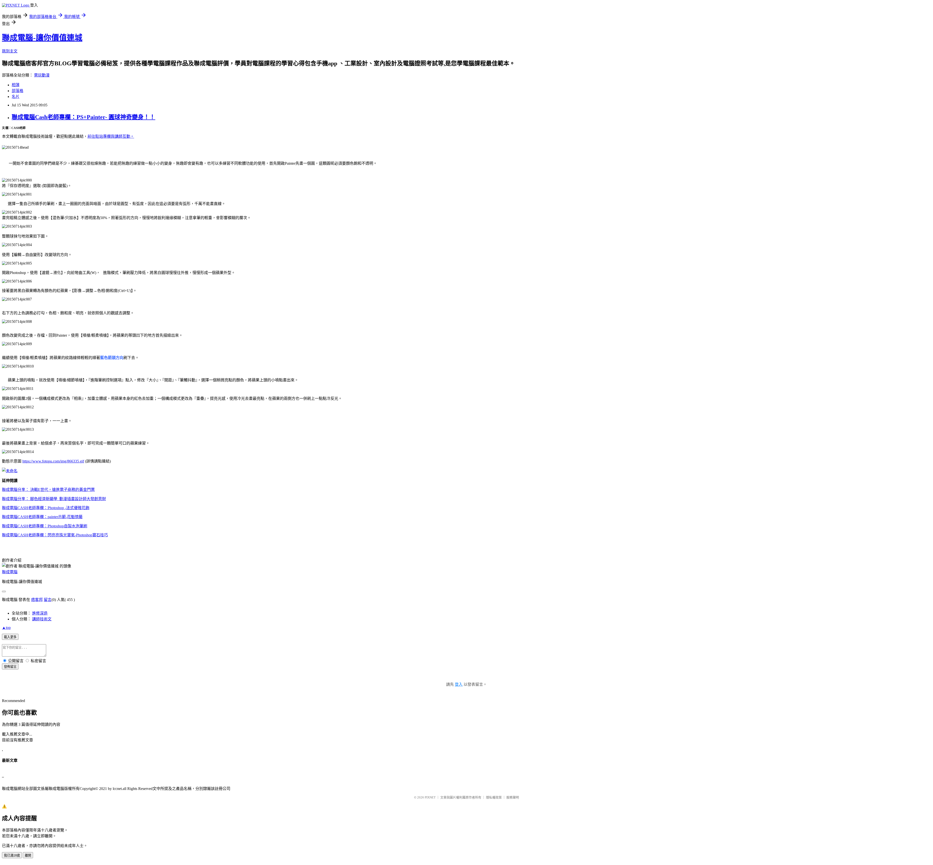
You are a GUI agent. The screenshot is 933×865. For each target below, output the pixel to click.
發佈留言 (10, 666)
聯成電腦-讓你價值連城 (42, 37)
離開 (28, 855)
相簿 (15, 85)
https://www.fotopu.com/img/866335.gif (53, 461)
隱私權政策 (494, 797)
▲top (6, 627)
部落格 (17, 91)
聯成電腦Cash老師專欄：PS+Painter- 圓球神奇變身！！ (83, 117)
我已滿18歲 (12, 855)
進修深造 (40, 613)
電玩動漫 (42, 75)
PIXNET (430, 797)
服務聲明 (512, 797)
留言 (48, 600)
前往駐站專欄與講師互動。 (110, 136)
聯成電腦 (9, 572)
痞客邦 (37, 600)
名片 (15, 96)
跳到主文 (9, 51)
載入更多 (10, 637)
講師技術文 (42, 619)
